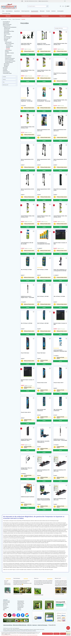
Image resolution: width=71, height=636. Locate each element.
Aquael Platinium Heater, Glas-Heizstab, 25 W (60, 44)
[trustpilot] (61, 603)
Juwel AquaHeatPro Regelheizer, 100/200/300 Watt (60, 351)
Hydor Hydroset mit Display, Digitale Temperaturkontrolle (43, 499)
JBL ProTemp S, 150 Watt (59, 296)
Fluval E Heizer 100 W (42, 382)
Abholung (19, 609)
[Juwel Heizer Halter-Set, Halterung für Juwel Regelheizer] (27, 35)
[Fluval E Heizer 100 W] (44, 373)
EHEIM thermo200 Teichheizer (27, 496)
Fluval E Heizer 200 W (58, 382)
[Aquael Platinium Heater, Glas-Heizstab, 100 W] (60, 92)
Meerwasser (5, 67)
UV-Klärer (7, 51)
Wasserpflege (6, 63)
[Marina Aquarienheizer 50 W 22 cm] (27, 149)
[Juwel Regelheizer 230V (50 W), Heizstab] (27, 235)
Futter (5, 35)
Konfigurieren (56, 633)
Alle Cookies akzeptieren (65, 633)
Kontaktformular (20, 607)
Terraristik (5, 69)
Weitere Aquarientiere (7, 24)
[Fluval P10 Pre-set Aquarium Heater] (60, 63)
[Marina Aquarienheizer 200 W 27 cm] (27, 179)
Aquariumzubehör (6, 25)
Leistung (4, 79)
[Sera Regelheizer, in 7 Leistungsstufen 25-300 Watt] (44, 235)
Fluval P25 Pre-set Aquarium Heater (60, 190)
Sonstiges (6, 66)
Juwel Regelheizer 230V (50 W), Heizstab (27, 243)
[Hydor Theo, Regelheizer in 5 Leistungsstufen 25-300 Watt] (60, 261)
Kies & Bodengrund (8, 36)
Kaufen (27, 54)
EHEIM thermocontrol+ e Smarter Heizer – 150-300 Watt (60, 440)
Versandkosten (6, 607)
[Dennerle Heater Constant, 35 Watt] (60, 235)
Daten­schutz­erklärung (7, 625)
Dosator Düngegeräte (9, 59)
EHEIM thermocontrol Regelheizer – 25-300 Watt (26, 100)
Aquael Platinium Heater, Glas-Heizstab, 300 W (60, 216)
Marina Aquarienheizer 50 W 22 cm (27, 160)
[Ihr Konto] (63, 6)
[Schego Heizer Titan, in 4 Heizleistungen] (27, 460)
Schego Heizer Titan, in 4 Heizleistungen (26, 468)
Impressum (34, 625)
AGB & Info (29, 625)
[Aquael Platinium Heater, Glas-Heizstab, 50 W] (27, 62)
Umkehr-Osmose (8, 50)
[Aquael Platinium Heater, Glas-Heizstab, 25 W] (60, 35)
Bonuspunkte (5, 604)
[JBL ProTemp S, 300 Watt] (44, 315)
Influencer (19, 608)
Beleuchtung (6, 32)
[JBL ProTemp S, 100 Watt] (44, 288)
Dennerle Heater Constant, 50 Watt (60, 324)
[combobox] (37, 6)
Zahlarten (5, 608)
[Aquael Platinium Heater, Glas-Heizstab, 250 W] (44, 208)
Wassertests (6, 65)
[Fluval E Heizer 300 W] (27, 402)
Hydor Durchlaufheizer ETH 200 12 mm (60, 470)
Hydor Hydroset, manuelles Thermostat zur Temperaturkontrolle (43, 442)
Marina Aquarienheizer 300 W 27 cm (43, 190)
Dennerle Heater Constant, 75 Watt (27, 380)
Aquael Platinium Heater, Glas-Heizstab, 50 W (28, 71)
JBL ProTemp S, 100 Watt (42, 296)
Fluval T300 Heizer (41, 352)
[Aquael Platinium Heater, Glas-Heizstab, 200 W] (27, 208)
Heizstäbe (8, 48)
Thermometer (8, 44)
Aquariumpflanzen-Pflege (9, 31)
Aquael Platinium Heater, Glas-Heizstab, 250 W (44, 216)
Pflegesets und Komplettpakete (10, 27)
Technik (5, 40)
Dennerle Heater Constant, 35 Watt (60, 243)
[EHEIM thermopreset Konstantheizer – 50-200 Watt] (44, 92)
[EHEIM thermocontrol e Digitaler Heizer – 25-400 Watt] (27, 288)
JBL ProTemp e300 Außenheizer (41, 410)
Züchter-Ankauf (20, 604)
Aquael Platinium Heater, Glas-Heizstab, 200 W (28, 216)
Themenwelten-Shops (7, 73)
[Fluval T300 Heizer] (44, 343)
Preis (3, 82)
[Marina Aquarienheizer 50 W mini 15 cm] (60, 120)
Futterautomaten (8, 42)
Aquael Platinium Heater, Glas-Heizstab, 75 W (44, 71)
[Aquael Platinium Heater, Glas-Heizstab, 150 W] (27, 119)
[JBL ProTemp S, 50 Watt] (27, 261)
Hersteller (4, 76)
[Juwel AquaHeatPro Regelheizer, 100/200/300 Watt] (60, 342)
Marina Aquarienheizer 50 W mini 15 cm (60, 130)
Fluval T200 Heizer (25, 352)
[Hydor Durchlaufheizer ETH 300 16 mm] (60, 490)
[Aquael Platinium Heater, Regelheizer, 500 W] (27, 431)
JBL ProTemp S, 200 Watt (26, 323)
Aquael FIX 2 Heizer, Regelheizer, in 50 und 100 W (43, 44)
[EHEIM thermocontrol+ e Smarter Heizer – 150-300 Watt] (60, 431)
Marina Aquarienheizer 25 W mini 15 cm (43, 130)
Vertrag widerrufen (52, 625)
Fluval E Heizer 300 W (26, 412)
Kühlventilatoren (8, 55)
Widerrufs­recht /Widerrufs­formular (19, 625)
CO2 (6, 54)
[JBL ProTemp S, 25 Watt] (44, 261)
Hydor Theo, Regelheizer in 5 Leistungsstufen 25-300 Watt (60, 270)
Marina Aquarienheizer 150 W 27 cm (60, 160)
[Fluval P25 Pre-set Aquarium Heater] (60, 179)
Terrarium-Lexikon (6, 602)
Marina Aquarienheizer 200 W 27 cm (27, 190)
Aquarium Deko (7, 28)
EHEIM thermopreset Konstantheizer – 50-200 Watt (43, 100)
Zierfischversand (20, 602)
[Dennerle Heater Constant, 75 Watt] (27, 372)
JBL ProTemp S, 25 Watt (42, 269)
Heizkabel (8, 47)
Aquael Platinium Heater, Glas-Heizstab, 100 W (60, 100)
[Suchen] (47, 6)
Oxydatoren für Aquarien (10, 58)
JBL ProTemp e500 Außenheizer (58, 410)
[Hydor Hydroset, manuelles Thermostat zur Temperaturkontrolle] (44, 432)
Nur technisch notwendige (47, 633)
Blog (4, 609)
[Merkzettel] (60, 6)
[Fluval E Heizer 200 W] (60, 373)
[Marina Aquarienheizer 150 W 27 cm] (60, 149)
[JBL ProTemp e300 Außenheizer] (44, 401)
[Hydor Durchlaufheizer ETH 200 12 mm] (60, 461)
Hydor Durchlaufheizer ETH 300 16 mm (60, 499)
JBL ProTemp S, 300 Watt (42, 323)
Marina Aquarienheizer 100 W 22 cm (43, 160)
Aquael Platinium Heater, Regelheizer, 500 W (26, 440)
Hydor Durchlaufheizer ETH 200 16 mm (43, 470)
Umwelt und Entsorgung (42, 625)
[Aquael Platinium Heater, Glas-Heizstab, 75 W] (44, 62)
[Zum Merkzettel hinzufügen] (33, 32)
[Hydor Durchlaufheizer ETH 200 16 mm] (44, 461)
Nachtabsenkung (9, 46)
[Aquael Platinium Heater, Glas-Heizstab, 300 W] (60, 208)
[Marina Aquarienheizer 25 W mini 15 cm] (44, 120)
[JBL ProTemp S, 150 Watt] (60, 288)
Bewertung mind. (5, 84)
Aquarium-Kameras (9, 62)
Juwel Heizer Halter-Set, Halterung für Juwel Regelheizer (26, 44)
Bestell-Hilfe (5, 603)
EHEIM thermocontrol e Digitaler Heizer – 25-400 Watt (27, 297)
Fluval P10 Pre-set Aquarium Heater (60, 74)
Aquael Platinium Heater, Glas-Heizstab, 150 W (28, 127)
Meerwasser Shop (20, 603)
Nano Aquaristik (7, 38)
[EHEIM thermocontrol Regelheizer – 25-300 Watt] (27, 92)
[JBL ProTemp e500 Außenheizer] (60, 401)
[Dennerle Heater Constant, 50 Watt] (60, 315)
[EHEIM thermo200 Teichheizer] (27, 489)
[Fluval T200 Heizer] (27, 343)
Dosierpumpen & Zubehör (10, 61)
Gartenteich (5, 70)
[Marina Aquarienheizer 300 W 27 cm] (44, 179)
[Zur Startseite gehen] (9, 6)
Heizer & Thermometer (9, 43)
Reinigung (6, 39)
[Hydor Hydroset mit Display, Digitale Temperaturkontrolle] (44, 490)
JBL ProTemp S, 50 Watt (26, 269)
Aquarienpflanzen (6, 21)
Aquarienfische (6, 23)
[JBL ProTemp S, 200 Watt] (27, 315)
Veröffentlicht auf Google (30, 594)
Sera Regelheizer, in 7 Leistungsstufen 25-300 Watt (43, 243)
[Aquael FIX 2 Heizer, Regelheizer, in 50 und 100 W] (44, 35)
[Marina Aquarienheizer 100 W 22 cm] (44, 149)
